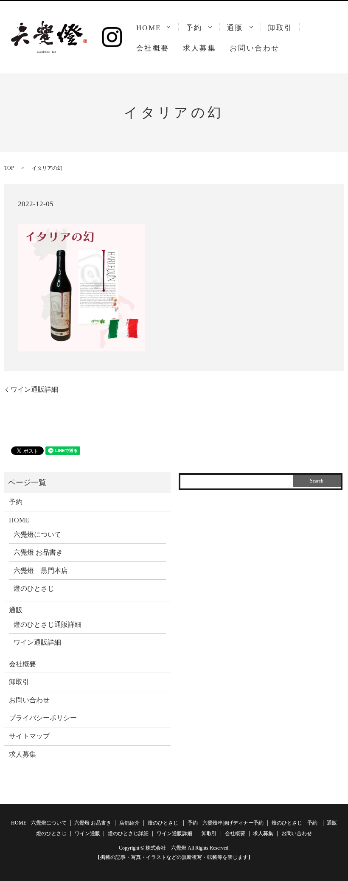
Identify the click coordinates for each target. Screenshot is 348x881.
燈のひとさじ (34, 588)
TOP (9, 168)
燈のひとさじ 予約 (294, 823)
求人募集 (199, 48)
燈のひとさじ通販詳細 (47, 624)
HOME (148, 28)
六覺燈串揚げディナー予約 (233, 823)
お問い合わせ (254, 48)
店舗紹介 (129, 823)
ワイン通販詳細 (34, 389)
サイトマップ (29, 736)
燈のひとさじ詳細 (128, 833)
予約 (194, 28)
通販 (235, 28)
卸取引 (280, 28)
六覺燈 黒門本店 (41, 570)
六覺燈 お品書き (38, 552)
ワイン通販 (87, 833)
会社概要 (152, 48)
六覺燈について (37, 534)
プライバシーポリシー (43, 717)
